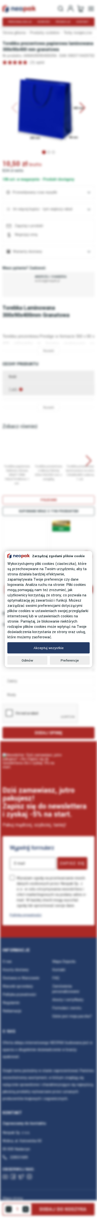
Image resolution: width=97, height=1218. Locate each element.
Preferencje (70, 660)
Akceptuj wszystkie (49, 647)
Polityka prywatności (26, 915)
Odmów (27, 660)
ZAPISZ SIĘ (72, 863)
